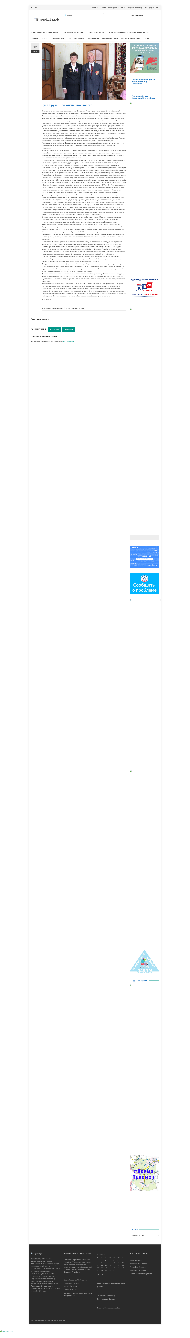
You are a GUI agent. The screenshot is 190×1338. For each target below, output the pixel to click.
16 (110, 1265)
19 (123, 1265)
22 (106, 1267)
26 (123, 1267)
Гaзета (103, 8)
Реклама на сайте (110, 38)
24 (114, 1267)
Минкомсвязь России (138, 1270)
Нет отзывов (72, 308)
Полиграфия (149, 8)
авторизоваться (68, 341)
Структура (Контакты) (116, 8)
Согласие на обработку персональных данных (128, 32)
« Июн (99, 1275)
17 (114, 1265)
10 (114, 1263)
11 (118, 1263)
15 (106, 1265)
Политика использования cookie (46, 32)
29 (106, 1270)
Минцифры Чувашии (138, 1267)
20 (97, 1267)
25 (118, 1267)
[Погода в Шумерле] (104, 12)
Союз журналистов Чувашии (141, 1274)
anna (82, 308)
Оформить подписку (134, 8)
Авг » (104, 1275)
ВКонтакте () (54, 329)
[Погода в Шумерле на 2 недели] (137, 15)
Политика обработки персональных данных (84, 32)
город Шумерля (136, 1260)
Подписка (94, 8)
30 (110, 1270)
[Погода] (68, 15)
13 (97, 1265)
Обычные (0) (68, 329)
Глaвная (34, 38)
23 (110, 1267)
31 (114, 1270)
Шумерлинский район (138, 1263)
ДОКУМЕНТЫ (79, 38)
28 (102, 1270)
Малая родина (57, 308)
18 (118, 1265)
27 (97, 1270)
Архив (146, 38)
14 (102, 1265)
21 (102, 1267)
